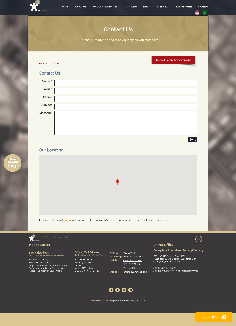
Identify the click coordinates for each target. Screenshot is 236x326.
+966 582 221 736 (131, 264)
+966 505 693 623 (131, 268)
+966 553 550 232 (133, 256)
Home (42, 63)
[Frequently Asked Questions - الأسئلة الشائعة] (12, 163)
